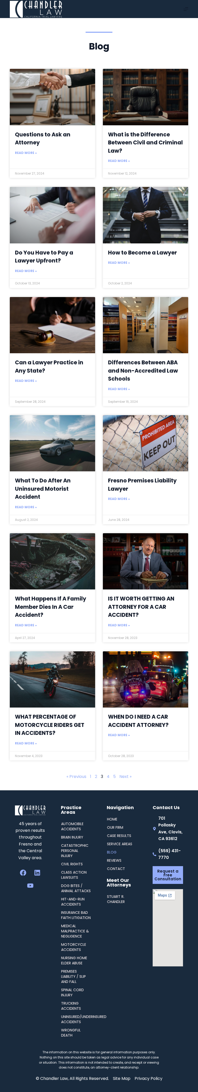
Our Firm (115, 827)
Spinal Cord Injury (72, 992)
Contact (116, 868)
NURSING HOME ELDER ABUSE (74, 960)
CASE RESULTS (119, 835)
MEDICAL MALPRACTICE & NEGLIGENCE (75, 931)
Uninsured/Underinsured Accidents (76, 1019)
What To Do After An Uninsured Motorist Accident (43, 488)
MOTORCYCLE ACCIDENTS (73, 947)
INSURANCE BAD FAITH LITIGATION (76, 915)
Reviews (114, 860)
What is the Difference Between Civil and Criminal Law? (145, 142)
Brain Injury (72, 837)
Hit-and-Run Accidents (73, 902)
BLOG (112, 852)
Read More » (26, 153)
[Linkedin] (37, 872)
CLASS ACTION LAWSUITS (74, 875)
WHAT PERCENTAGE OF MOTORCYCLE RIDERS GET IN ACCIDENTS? (49, 725)
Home (112, 819)
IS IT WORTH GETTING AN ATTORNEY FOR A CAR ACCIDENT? (141, 607)
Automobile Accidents (72, 826)
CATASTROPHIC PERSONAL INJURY (74, 850)
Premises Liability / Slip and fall (73, 976)
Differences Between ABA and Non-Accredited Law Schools (143, 370)
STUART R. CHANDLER (116, 899)
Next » (125, 776)
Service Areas (119, 844)
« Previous (76, 776)
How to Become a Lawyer (142, 252)
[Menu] (186, 9)
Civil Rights (72, 864)
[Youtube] (30, 885)
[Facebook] (23, 872)
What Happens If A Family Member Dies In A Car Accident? (50, 607)
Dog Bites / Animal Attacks (76, 888)
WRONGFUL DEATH (71, 1033)
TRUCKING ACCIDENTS (71, 1006)
